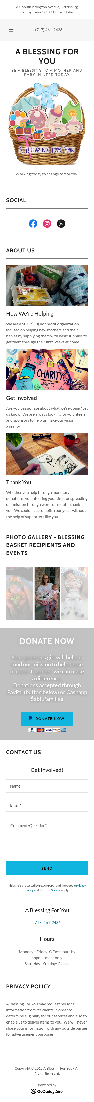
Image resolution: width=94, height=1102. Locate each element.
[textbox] (47, 786)
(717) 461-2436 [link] (48, 29)
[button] (11, 30)
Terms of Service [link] (50, 890)
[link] (47, 56)
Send (47, 868)
